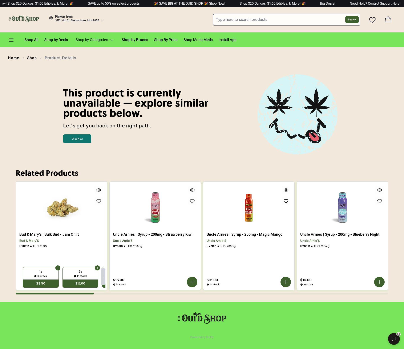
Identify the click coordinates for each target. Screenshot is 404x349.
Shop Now (77, 138)
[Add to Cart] (57, 268)
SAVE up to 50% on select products (105, 3)
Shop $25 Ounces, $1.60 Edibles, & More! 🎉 (264, 3)
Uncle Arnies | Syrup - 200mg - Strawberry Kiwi (153, 234)
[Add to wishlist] (98, 201)
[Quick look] (98, 190)
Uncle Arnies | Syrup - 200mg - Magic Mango (245, 234)
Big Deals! (319, 3)
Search (352, 19)
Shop (32, 58)
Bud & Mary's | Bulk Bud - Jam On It (49, 234)
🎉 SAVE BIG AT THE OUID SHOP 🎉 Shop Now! (181, 3)
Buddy (210, 337)
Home (13, 58)
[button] (192, 282)
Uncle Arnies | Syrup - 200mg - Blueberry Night (340, 234)
